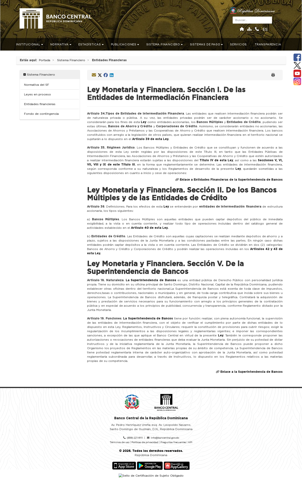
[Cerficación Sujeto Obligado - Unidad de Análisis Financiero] (151, 475)
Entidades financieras (39, 104)
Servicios (239, 44)
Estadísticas (90, 44)
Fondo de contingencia (41, 113)
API (190, 442)
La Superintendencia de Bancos (151, 280)
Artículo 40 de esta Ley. (149, 227)
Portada (44, 60)
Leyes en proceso (37, 94)
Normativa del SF (36, 84)
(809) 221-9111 (135, 438)
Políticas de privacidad (144, 442)
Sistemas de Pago (205, 44)
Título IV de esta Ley (216, 160)
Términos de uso (119, 442)
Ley (143, 122)
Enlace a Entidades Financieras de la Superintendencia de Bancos (231, 179)
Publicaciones (124, 44)
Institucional (28, 44)
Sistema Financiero (163, 44)
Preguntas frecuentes (173, 442)
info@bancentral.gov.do (165, 438)
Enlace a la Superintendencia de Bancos (251, 371)
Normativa (60, 44)
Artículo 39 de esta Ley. (150, 139)
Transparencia (268, 44)
